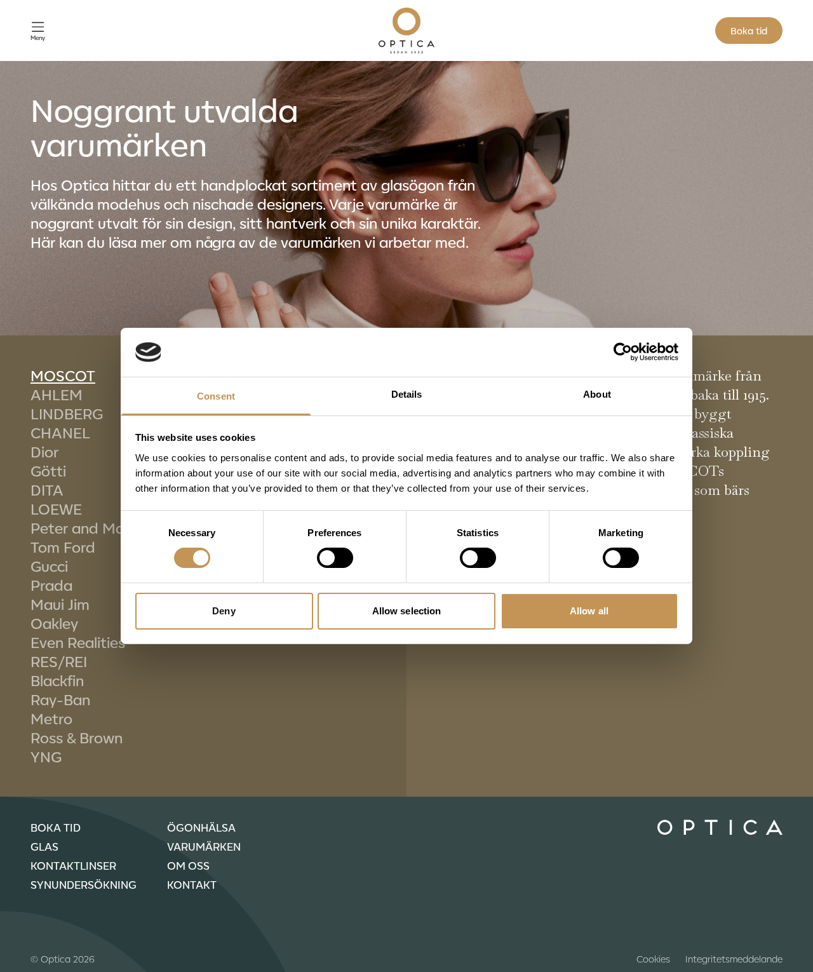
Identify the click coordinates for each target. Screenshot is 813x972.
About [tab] (597, 394)
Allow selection (406, 610)
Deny (223, 610)
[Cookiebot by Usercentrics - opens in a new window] (622, 351)
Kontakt (192, 884)
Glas (44, 846)
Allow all (589, 610)
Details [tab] (406, 394)
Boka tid (748, 30)
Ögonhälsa (201, 827)
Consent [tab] (216, 396)
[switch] (335, 558)
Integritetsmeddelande (734, 958)
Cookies (653, 958)
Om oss (188, 865)
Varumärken (204, 846)
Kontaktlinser (73, 865)
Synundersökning (83, 884)
